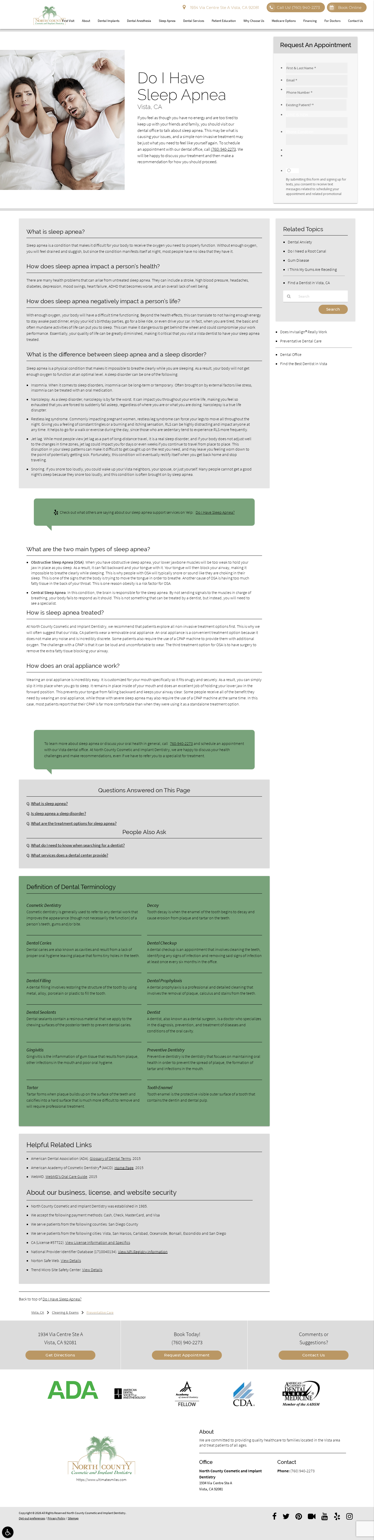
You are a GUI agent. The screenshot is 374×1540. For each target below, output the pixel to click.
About (86, 21)
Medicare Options (284, 21)
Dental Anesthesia (139, 21)
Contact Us (355, 21)
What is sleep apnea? (49, 803)
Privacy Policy (56, 1518)
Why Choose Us (253, 21)
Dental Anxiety (300, 241)
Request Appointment (187, 1355)
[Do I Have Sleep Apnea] (62, 188)
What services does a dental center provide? (69, 855)
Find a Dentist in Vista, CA (309, 282)
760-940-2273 (181, 743)
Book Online (349, 7)
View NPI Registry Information (143, 1251)
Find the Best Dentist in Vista (303, 363)
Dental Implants (108, 21)
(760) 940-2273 (223, 149)
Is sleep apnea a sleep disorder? (58, 813)
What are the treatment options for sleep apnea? (74, 823)
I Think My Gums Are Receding (312, 269)
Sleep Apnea (167, 21)
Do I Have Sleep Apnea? (215, 512)
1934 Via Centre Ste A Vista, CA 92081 (223, 7)
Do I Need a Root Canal (307, 251)
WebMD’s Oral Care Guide (66, 1176)
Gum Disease (298, 260)
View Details (71, 1260)
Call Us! (298, 7)
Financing (310, 21)
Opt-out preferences (32, 1518)
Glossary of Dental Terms (110, 1158)
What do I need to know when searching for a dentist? (78, 845)
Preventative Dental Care (301, 340)
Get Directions (60, 1355)
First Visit (68, 21)
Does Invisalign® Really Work (303, 331)
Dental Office (290, 354)
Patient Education (224, 21)
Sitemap (73, 1518)
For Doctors (332, 21)
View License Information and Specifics (97, 1242)
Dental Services (193, 21)
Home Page (124, 1167)
